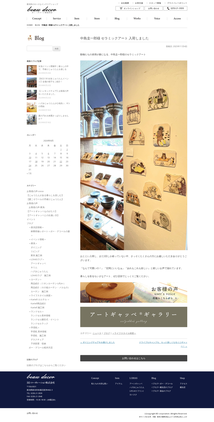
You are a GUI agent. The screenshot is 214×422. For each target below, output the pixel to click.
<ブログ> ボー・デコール (162, 383)
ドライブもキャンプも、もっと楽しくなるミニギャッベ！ (163, 344)
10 (30, 157)
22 (61, 161)
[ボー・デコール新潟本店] (41, 382)
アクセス (183, 383)
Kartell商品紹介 (38, 303)
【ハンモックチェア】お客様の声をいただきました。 (53, 92)
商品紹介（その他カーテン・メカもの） (50, 287)
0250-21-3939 (177, 8)
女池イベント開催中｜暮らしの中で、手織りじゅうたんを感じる (53, 68)
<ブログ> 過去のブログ (161, 391)
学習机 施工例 (38, 335)
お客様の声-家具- (37, 207)
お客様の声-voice (35, 191)
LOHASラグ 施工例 (41, 275)
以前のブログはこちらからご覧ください (46, 365)
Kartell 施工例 (37, 307)
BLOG (37, 25)
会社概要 (125, 3)
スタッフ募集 (155, 3)
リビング (35, 251)
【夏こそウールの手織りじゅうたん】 (45, 199)
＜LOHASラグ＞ (36, 259)
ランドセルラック (39, 323)
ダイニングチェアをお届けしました (97, 342)
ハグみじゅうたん (39, 271)
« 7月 (29, 173)
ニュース (97, 333)
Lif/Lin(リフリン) (136, 391)
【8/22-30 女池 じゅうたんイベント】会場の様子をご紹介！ (53, 80)
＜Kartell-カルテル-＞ (39, 299)
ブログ (106, 333)
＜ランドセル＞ (36, 311)
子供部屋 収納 (38, 343)
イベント (31, 219)
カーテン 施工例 (39, 291)
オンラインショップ (132, 8)
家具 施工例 (36, 255)
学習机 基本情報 (38, 331)
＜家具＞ (33, 243)
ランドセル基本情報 (40, 315)
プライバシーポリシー (177, 3)
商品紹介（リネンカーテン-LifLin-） (48, 283)
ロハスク (133, 394)
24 (30, 165)
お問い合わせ (153, 8)
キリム (34, 267)
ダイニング (36, 247)
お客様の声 (32, 203)
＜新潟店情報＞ (36, 227)
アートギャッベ (38, 263)
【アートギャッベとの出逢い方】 (43, 215)
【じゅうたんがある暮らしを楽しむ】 (45, 195)
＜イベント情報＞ (37, 239)
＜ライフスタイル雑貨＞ (124, 333)
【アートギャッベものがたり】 (42, 211)
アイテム (118, 383)
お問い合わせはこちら (133, 358)
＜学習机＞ (34, 327)
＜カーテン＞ (35, 279)
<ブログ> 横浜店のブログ (162, 387)
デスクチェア (37, 339)
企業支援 (139, 3)
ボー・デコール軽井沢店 (41, 347)
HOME (30, 25)
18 (36, 161)
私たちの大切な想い (99, 383)
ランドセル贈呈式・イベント (45, 319)
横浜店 (182, 387)
